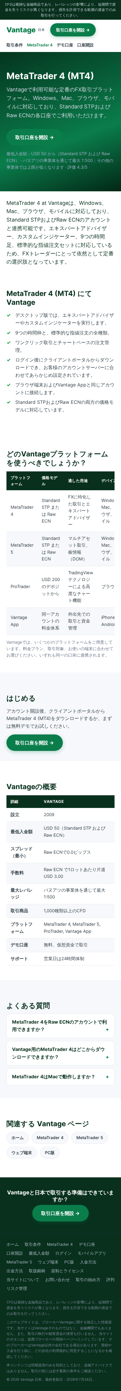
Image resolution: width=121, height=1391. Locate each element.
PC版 (50, 1152)
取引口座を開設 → (73, 29)
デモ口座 (65, 45)
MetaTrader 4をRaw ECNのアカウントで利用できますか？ (59, 1025)
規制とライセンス (67, 1270)
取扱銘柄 (37, 1270)
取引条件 (14, 45)
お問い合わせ (57, 1279)
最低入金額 (39, 1253)
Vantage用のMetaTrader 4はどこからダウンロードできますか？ (58, 1053)
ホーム (17, 1137)
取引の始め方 (88, 1279)
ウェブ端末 (21, 1152)
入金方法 (88, 1262)
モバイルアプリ (92, 1253)
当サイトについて (22, 1279)
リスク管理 (16, 1288)
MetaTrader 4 (40, 45)
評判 (110, 1279)
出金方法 (14, 1270)
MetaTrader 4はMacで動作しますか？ (53, 1076)
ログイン (63, 1253)
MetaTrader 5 (89, 1137)
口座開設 (85, 45)
